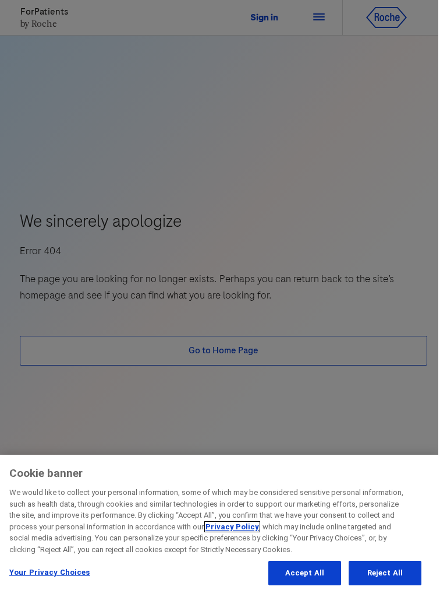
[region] (219, 526)
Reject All (385, 572)
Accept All (304, 572)
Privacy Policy (232, 526)
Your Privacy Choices (49, 572)
